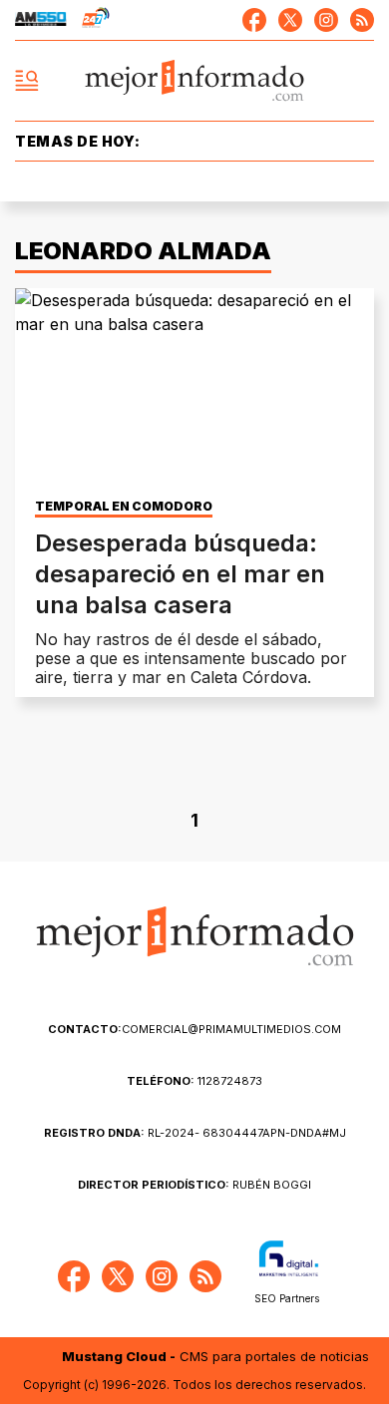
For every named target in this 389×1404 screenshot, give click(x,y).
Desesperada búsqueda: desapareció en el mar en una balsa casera (180, 573)
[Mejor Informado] (195, 81)
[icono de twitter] (290, 20)
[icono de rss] (362, 20)
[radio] (41, 20)
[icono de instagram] (326, 20)
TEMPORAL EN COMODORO (123, 507)
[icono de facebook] (254, 20)
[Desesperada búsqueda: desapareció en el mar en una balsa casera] (194, 389)
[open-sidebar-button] (27, 81)
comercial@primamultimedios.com (194, 1029)
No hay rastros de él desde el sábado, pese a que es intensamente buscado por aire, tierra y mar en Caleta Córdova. (191, 658)
